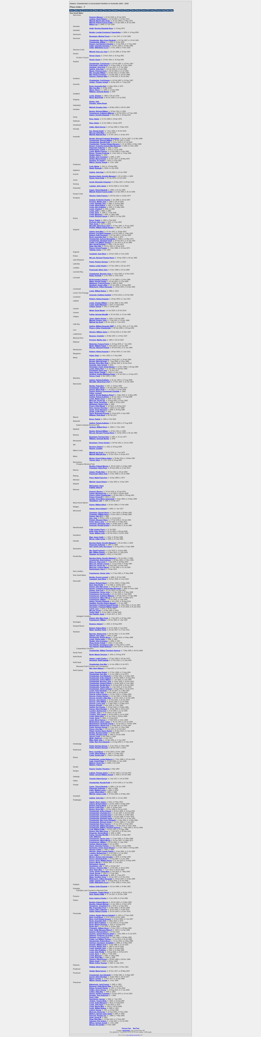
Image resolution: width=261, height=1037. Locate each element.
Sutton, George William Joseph (101, 775)
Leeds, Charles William (98, 303)
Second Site (137, 1035)
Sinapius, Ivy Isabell (97, 160)
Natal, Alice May (95, 246)
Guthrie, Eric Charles (97, 707)
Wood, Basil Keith (96, 97)
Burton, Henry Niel (96, 809)
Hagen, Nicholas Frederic (99, 846)
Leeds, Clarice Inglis (97, 639)
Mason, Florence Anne (98, 71)
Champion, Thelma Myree (99, 892)
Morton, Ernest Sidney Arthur (100, 458)
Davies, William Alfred (97, 505)
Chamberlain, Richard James (100, 822)
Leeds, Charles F (95, 209)
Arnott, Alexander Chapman (100, 182)
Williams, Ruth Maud (97, 415)
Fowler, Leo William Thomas (100, 242)
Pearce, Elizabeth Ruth (98, 859)
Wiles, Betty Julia (95, 740)
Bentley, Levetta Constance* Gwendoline (105, 32)
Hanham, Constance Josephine (101, 943)
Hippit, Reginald (95, 168)
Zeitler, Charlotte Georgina (99, 46)
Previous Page (160, 10)
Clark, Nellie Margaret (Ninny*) (100, 930)
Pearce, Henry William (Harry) (100, 860)
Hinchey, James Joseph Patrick (101, 851)
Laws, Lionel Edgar (96, 761)
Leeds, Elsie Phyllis (96, 952)
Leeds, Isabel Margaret (98, 305)
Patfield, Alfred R (95, 487)
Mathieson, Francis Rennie (99, 283)
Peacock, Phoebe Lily (97, 1015)
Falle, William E (95, 837)
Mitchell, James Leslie (97, 794)
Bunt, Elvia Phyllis (96, 585)
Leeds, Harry (94, 213)
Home (72, 10)
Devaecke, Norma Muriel (98, 833)
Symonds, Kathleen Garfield (100, 295)
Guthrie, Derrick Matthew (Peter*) (101, 395)
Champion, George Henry (99, 513)
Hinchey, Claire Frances (98, 196)
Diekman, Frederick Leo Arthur (101, 935)
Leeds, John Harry (96, 1004)
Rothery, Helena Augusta (99, 299)
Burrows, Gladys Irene (97, 634)
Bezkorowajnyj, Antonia (98, 279)
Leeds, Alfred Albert (97, 792)
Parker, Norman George (98, 727)
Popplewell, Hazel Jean (98, 370)
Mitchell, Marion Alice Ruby (99, 21)
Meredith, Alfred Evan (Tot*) (99, 226)
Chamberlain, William (97, 42)
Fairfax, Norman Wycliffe (98, 314)
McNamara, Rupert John (98, 404)
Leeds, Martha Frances (98, 151)
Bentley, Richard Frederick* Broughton (104, 138)
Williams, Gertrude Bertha (99, 92)
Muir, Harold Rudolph (97, 244)
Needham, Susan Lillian (98, 285)
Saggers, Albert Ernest (98, 959)
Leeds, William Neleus (97, 291)
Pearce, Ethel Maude (97, 406)
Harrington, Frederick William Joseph (103, 607)
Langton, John (95, 713)
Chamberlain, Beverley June (100, 274)
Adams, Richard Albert (98, 583)
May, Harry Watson (96, 668)
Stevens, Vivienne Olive (98, 76)
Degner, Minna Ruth (97, 389)
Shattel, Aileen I (95, 155)
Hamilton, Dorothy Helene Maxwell (102, 603)
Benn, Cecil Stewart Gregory (100, 919)
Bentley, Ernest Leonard (98, 577)
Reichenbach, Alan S (97, 569)
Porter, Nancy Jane (96, 522)
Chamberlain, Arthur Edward (100, 678)
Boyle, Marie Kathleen (97, 923)
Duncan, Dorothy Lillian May (100, 698)
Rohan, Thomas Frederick (99, 153)
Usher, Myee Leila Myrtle (98, 875)
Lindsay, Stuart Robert (98, 19)
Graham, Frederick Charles (99, 200)
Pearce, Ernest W (96, 497)
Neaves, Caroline (95, 448)
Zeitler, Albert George (97, 127)
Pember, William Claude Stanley (101, 227)
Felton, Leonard (95, 393)
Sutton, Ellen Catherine (98, 909)
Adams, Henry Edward (98, 509)
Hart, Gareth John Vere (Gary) (100, 546)
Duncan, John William (97, 702)
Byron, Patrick (94, 220)
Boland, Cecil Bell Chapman (100, 233)
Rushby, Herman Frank (98, 734)
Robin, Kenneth (95, 275)
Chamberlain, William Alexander (101, 826)
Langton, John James (97, 186)
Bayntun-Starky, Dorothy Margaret (102, 176)
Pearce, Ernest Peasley (98, 248)
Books (138, 10)
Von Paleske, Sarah (96, 614)
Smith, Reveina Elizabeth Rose (101, 28)
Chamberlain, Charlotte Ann (100, 813)
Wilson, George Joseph (98, 162)
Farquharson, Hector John (99, 573)
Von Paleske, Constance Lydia (101, 645)
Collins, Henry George (97, 990)
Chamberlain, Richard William (100, 140)
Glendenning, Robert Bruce (100, 637)
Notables (115, 10)
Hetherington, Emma (97, 149)
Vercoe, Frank (94, 376)
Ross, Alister (94, 119)
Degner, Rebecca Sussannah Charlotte (104, 391)
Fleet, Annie (93, 224)
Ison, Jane (93, 518)
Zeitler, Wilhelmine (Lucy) (99, 48)
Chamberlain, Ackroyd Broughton (102, 239)
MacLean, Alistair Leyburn (99, 564)
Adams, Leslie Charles (98, 266)
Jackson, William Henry (98, 427)
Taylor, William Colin (97, 533)
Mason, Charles (95, 979)
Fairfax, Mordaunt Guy (97, 493)
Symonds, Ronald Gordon (99, 525)
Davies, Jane (94, 101)
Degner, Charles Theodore (99, 769)
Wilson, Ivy (93, 24)
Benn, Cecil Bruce (96, 752)
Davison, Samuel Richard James (101, 934)
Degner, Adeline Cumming (99, 993)
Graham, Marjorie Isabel (98, 844)
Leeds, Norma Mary (96, 1006)
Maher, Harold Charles (97, 281)
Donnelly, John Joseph (98, 365)
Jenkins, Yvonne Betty (98, 1001)
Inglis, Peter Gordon (97, 531)
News (133, 10)
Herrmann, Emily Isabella (98, 660)
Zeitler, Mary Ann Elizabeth (99, 742)
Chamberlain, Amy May (98, 664)
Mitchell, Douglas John (98, 107)
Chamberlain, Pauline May (99, 687)
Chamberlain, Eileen (97, 388)
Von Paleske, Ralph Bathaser (100, 646)
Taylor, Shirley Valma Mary (99, 871)
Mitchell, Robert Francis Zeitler (101, 22)
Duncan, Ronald (95, 705)
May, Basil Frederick (97, 550)
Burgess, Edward (96, 447)
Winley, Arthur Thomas (98, 963)
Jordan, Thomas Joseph (98, 82)
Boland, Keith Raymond (98, 235)
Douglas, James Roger (98, 103)
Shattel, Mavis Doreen (97, 159)
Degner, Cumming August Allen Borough (105, 146)
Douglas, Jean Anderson (98, 995)
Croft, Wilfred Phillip (97, 829)
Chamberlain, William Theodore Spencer (104, 650)
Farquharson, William (97, 599)
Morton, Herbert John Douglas (101, 857)
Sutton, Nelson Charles (98, 911)
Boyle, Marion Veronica (98, 654)
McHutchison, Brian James (99, 722)
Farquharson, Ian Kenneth (99, 594)
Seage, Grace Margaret (98, 410)
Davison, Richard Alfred (98, 932)
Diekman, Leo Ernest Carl (99, 937)
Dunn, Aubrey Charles (97, 898)
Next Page (170, 10)
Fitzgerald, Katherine (97, 148)
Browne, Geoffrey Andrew (99, 359)
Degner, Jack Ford (96, 590)
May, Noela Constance (98, 74)
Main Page (78, 10)
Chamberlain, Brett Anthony (100, 560)
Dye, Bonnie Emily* (96, 131)
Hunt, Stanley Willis (96, 894)
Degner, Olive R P (96, 516)
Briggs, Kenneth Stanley (98, 988)
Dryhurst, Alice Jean (97, 222)
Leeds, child (94, 211)
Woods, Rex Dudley (97, 1025)
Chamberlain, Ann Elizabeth (100, 676)
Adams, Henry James (97, 802)
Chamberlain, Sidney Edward (100, 689)
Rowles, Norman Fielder (98, 733)
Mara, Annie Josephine (98, 402)
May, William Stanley (97, 552)
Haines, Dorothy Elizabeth (99, 115)
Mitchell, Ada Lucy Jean (98, 52)
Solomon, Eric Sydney (98, 1021)
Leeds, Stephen (95, 96)
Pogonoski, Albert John (98, 270)
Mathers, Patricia (95, 765)
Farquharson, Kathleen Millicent (101, 113)
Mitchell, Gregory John (98, 320)
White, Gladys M (95, 738)
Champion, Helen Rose (98, 468)
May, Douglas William (97, 73)
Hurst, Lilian (94, 997)
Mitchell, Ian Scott (96, 322)
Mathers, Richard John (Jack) (100, 1014)
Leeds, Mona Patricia (97, 720)
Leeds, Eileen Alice (96, 369)
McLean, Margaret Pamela (99, 348)
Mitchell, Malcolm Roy (97, 134)
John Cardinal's (130, 1035)
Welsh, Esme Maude (97, 310)
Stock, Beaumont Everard (99, 413)
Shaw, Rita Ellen (95, 1019)
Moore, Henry (94, 90)
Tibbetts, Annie (95, 250)
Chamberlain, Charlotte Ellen (100, 816)
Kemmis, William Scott (97, 945)
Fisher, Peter (94, 355)
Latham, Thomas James (98, 773)
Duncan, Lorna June (97, 703)
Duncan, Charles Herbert (98, 696)
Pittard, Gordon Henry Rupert (100, 731)
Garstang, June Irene (97, 67)
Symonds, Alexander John (99, 524)
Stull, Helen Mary (95, 870)
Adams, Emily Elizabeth (98, 886)
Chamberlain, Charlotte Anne (100, 815)
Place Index (107, 10)
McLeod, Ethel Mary (97, 133)
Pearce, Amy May (96, 729)
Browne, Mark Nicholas (98, 361)
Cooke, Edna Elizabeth (98, 691)
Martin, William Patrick (97, 346)
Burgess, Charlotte (96, 336)
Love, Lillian (94, 855)
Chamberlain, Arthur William (100, 680)
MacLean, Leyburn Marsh (99, 567)
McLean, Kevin (95, 610)
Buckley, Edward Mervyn (98, 466)
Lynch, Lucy (94, 609)
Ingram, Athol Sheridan (98, 709)
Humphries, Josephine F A (99, 906)
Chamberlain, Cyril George (99, 63)
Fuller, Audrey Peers (97, 529)
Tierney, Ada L (94, 460)
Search (144, 10)
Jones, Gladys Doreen (97, 318)
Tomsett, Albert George (98, 779)
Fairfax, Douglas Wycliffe (98, 835)
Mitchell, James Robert (98, 482)
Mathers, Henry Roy (97, 763)
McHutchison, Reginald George (101, 723)
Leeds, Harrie (94, 718)
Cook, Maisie (94, 166)
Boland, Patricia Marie (97, 628)
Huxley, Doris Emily (96, 178)
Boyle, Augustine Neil (97, 86)
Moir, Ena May (94, 88)
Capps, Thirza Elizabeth (98, 190)
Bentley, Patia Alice (96, 386)
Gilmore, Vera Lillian (97, 636)
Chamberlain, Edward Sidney (100, 683)
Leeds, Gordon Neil (96, 755)
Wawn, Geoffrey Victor (97, 630)
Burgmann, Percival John (99, 437)
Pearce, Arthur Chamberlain (100, 328)
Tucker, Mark (94, 612)
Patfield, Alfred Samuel (98, 967)
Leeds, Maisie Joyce (97, 399)
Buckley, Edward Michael (99, 904)
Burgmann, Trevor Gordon (99, 443)
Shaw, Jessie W (95, 1017)
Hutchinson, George (97, 999)
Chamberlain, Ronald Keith (99, 142)
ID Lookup (151, 10)
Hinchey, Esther (95, 849)
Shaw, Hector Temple (97, 372)
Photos (128, 10)
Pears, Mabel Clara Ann (98, 478)
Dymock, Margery (96, 17)
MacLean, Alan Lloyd (97, 562)
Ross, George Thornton (98, 408)
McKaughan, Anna (96, 486)
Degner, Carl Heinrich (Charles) (101, 44)
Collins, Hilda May (96, 992)
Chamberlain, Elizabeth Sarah (100, 241)
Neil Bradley (126, 1030)
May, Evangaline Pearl (97, 908)
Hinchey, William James (98, 332)
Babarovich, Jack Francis (99, 984)
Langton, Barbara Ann (97, 711)
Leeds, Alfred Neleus (97, 205)
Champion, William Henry (99, 514)
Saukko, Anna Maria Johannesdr (101, 499)
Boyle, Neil (93, 926)
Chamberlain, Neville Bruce (99, 685)
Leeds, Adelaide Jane (97, 203)
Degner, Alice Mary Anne (98, 587)
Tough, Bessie (94, 873)
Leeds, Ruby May (96, 957)
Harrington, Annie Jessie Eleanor (102, 367)
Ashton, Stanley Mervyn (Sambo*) (102, 915)
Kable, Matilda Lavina (97, 790)
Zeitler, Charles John (97, 881)
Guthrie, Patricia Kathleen (99, 380)
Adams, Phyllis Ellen (97, 472)
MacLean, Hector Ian (97, 400)
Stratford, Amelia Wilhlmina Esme (102, 374)
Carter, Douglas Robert (98, 672)
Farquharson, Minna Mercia (99, 598)
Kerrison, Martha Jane (97, 202)
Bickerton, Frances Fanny (99, 344)
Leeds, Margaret (95, 214)
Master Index (98, 10)
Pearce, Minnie (95, 862)
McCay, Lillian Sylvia (97, 539)
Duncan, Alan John (96, 692)
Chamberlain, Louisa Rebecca (101, 759)
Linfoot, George (95, 306)
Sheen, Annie (94, 961)
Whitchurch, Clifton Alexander (100, 287)
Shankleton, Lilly (95, 501)
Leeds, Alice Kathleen (97, 207)
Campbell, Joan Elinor (97, 254)
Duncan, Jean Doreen (97, 700)
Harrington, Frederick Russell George (103, 605)
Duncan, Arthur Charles (98, 694)
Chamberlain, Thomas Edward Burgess (104, 144)
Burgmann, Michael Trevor (99, 36)
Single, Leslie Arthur (97, 411)
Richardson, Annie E (97, 864)
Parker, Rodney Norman (98, 262)
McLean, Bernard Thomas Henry (101, 258)
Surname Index (88, 10)
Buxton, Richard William (98, 111)
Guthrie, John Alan (96, 69)
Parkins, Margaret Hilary (98, 520)
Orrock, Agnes (94, 56)
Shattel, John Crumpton (98, 157)
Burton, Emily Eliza (96, 807)
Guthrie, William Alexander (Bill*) (101, 326)
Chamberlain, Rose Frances (100, 824)
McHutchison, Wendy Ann (99, 725)
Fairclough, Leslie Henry (98, 65)
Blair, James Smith (96, 537)
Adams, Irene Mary (96, 231)
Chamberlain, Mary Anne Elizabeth (102, 40)
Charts (122, 10)
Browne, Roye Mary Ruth (99, 363)
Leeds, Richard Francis (98, 216)
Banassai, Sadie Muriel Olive (100, 986)
